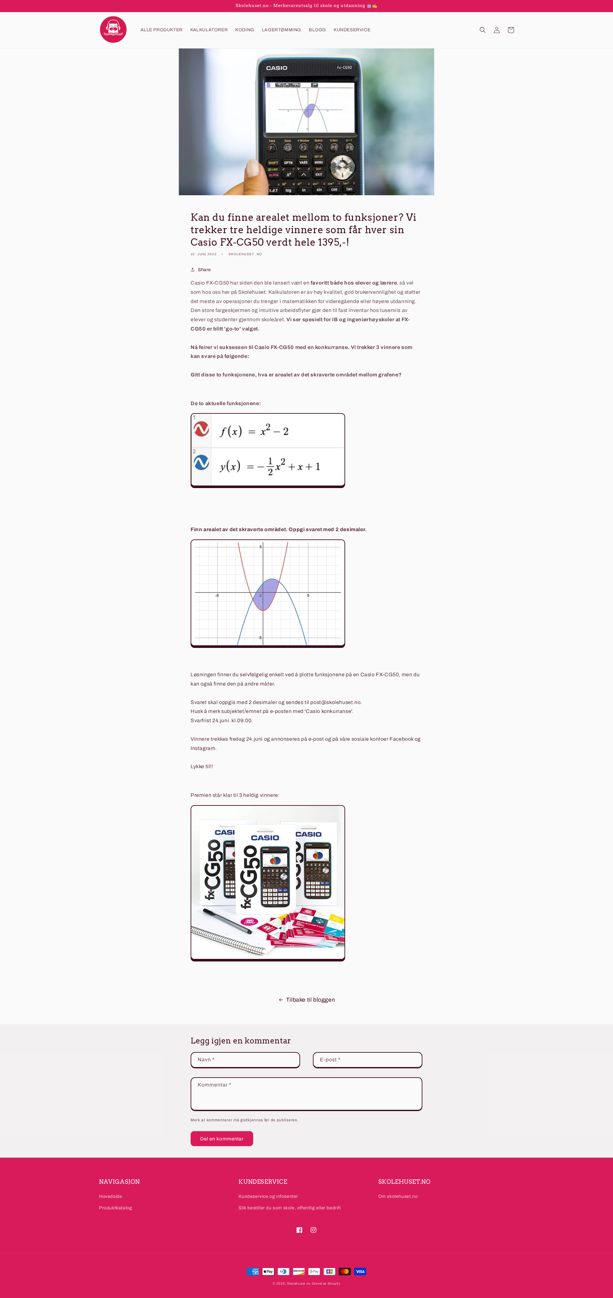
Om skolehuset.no (398, 1196)
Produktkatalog (115, 1207)
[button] (483, 30)
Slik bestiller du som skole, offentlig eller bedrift (289, 1207)
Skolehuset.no (299, 1283)
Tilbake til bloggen (310, 1000)
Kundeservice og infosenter (268, 1196)
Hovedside (110, 1196)
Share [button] (204, 269)
